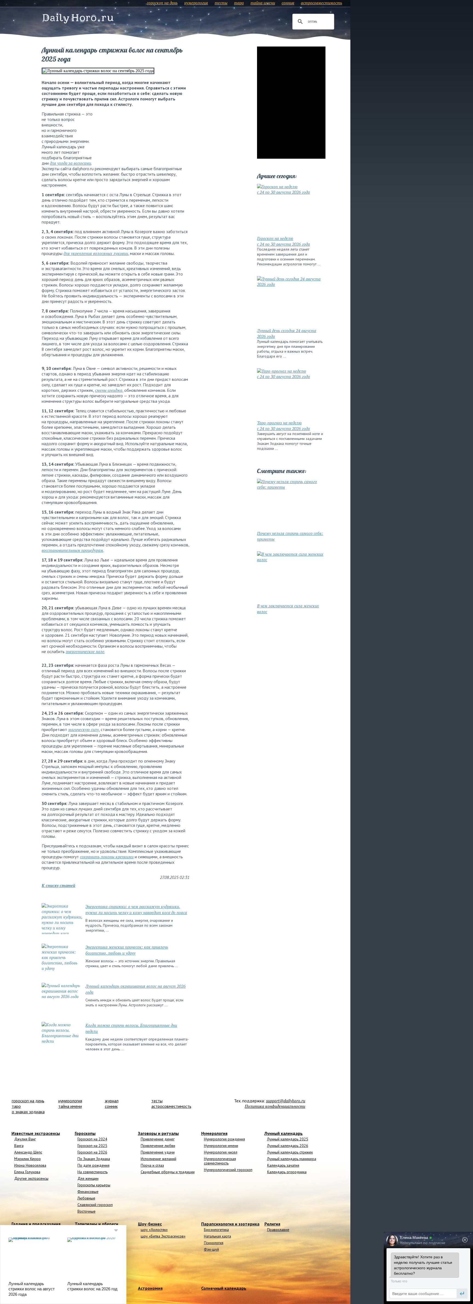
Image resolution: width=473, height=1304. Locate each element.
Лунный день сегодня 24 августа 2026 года (286, 333)
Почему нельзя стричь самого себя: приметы (290, 536)
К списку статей (58, 885)
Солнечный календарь (223, 1288)
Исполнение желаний (158, 1158)
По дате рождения (93, 1165)
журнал (112, 1100)
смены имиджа (108, 390)
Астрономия (150, 1288)
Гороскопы (85, 1133)
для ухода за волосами (70, 163)
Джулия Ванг (25, 1139)
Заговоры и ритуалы (158, 1133)
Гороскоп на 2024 (92, 1139)
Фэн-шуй (211, 1249)
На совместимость (92, 1171)
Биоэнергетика (216, 1229)
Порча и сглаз (152, 1165)
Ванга (19, 1145)
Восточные (86, 1211)
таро (239, 2)
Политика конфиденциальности (275, 1106)
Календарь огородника (287, 1171)
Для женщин (88, 1178)
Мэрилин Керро (27, 1158)
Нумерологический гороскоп (228, 1169)
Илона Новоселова (30, 1165)
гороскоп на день (162, 2)
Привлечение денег (158, 1139)
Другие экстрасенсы (31, 1178)
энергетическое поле (85, 651)
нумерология (196, 2)
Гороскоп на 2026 (92, 1152)
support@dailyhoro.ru (285, 1100)
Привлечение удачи (158, 1152)
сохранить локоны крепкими (107, 856)
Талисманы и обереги (96, 1223)
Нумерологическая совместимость (220, 1161)
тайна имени (262, 2)
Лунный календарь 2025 (287, 1139)
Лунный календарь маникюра (291, 1158)
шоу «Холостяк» (154, 1229)
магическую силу (83, 729)
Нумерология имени (221, 1145)
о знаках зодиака (28, 1111)
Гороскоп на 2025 (92, 1145)
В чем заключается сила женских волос (288, 608)
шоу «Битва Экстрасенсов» (163, 1236)
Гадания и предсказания (35, 1223)
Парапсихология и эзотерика (230, 1223)
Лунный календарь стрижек (290, 1152)
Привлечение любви (158, 1145)
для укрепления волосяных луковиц (96, 253)
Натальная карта (217, 1236)
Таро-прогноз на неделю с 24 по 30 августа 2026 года (283, 425)
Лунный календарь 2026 (287, 1145)
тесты (221, 2)
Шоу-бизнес (150, 1223)
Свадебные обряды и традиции (168, 1171)
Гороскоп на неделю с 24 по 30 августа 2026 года (283, 241)
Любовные (86, 1198)
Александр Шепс (28, 1152)
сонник (288, 2)
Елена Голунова (27, 1171)
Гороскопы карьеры (93, 1185)
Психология (213, 1242)
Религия (272, 1223)
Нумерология (214, 1133)
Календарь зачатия (283, 1165)
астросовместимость (321, 2)
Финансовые (88, 1191)
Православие (278, 1229)
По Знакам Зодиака (93, 1158)
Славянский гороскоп (95, 1204)
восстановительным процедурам (72, 550)
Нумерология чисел (220, 1152)
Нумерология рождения (224, 1139)
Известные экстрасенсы (35, 1133)
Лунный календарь (283, 1133)
